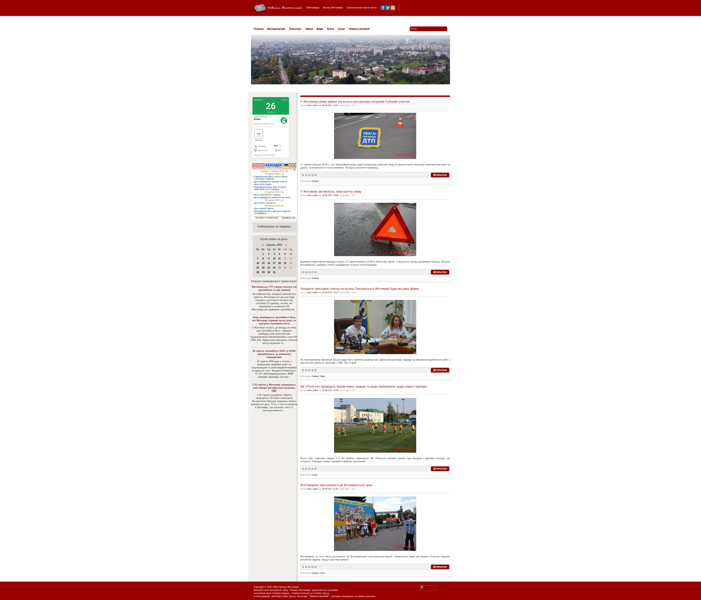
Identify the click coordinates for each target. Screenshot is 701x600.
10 (274, 258)
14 (257, 263)
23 (268, 267)
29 (263, 272)
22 (263, 267)
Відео (322, 376)
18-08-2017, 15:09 (330, 390)
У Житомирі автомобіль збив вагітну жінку (330, 191)
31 (274, 272)
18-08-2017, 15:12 (330, 292)
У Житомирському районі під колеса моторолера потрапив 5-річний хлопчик (355, 101)
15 (263, 263)
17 (274, 263)
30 (268, 272)
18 (279, 263)
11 (279, 258)
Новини (315, 181)
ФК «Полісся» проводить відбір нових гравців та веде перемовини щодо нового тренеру (363, 386)
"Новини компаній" (319, 596)
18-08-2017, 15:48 (330, 195)
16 (268, 263)
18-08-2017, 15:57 (330, 105)
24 (274, 267)
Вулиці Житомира (333, 7)
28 (257, 272)
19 (285, 263)
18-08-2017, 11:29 (330, 489)
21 (257, 267)
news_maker (312, 105)
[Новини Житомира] (278, 8)
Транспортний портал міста (361, 7)
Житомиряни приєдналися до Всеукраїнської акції (336, 485)
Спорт (314, 475)
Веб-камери (313, 7)
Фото (322, 573)
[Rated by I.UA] (428, 590)
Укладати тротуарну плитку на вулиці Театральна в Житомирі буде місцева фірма (359, 288)
